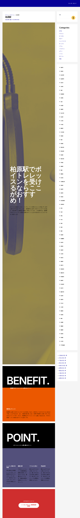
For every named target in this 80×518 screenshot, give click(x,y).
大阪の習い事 (62, 373)
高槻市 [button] (62, 261)
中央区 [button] (62, 124)
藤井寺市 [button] (62, 291)
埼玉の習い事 (62, 358)
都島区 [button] (62, 173)
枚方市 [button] (62, 288)
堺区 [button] (61, 215)
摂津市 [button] (62, 246)
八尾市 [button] (62, 307)
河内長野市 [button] (63, 200)
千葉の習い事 (62, 360)
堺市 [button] (61, 208)
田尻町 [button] (62, 314)
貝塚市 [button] (62, 185)
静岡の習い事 (62, 368)
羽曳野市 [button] (62, 276)
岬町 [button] (61, 318)
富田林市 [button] (62, 269)
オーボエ (61, 36)
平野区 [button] (62, 162)
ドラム (60, 46)
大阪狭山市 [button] (63, 181)
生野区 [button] (62, 97)
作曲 (60, 58)
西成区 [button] (62, 143)
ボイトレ (61, 56)
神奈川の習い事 (63, 365)
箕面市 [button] (62, 299)
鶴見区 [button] (62, 128)
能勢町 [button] (62, 329)
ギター (60, 38)
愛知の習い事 (62, 370)
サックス (61, 43)
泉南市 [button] (62, 250)
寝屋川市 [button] (62, 272)
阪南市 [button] (62, 280)
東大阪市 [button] (62, 284)
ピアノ (60, 51)
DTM (60, 31)
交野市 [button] (62, 192)
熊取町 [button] (62, 310)
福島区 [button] (62, 166)
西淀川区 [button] (62, 147)
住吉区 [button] (62, 116)
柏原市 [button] (62, 189)
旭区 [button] (61, 90)
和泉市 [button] (62, 71)
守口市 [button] (62, 303)
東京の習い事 (62, 363)
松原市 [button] (62, 295)
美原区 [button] (62, 234)
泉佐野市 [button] (62, 78)
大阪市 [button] (62, 86)
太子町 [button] (62, 341)
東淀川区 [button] (62, 158)
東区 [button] (61, 227)
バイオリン (62, 48)
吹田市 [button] (62, 242)
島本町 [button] (62, 333)
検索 (60, 14)
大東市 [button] (62, 253)
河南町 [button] (62, 337)
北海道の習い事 (63, 355)
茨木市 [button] (62, 82)
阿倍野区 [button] (62, 94)
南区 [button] (61, 231)
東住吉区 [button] (62, 151)
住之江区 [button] (62, 113)
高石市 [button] (62, 257)
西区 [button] (61, 139)
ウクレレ (61, 33)
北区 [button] (61, 101)
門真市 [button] (62, 196)
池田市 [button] (62, 67)
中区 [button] (61, 219)
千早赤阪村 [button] (63, 345)
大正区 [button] (62, 120)
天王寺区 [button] (62, 132)
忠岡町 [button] (62, 322)
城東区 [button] (62, 109)
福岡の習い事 (62, 378)
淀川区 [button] (62, 177)
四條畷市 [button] (62, 238)
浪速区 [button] (62, 135)
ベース (60, 53)
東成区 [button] (62, 154)
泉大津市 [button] (62, 75)
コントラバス (62, 41)
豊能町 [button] (62, 326)
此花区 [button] (62, 105)
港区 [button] (61, 170)
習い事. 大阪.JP (72, 3)
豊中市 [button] (62, 265)
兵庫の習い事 (62, 375)
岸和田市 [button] (62, 204)
